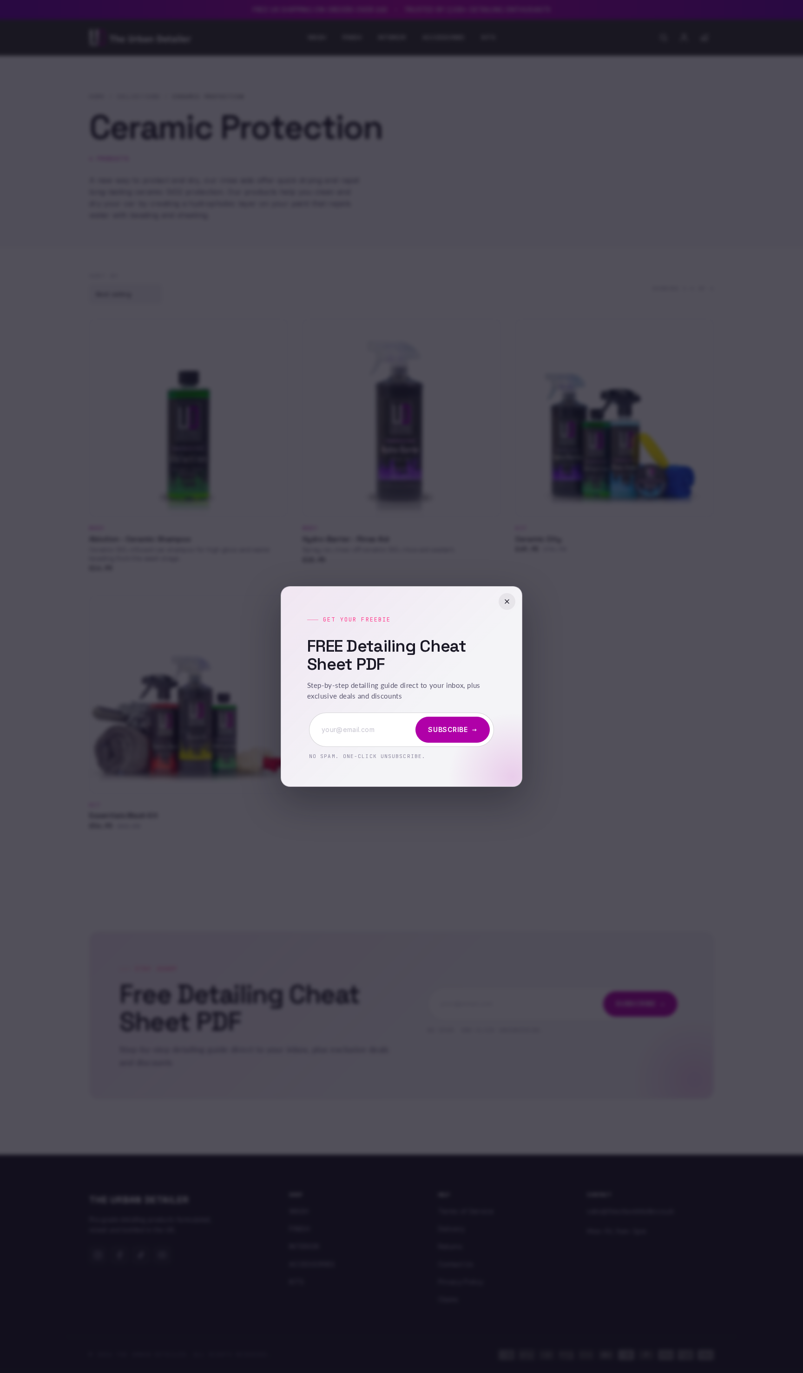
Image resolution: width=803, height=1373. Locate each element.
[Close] (507, 601)
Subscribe (452, 729)
